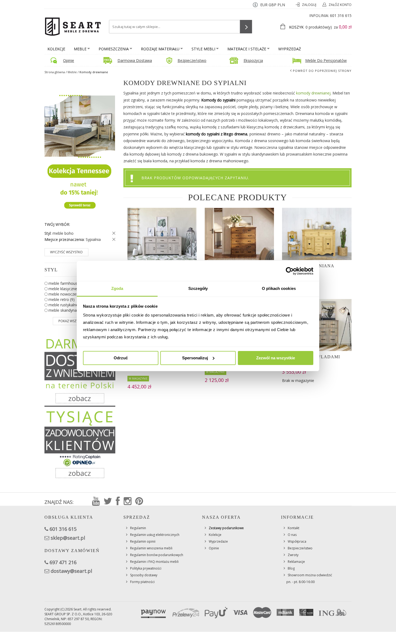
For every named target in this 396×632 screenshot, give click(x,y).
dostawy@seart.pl (71, 571)
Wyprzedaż (289, 48)
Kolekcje (56, 48)
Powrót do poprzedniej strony (322, 71)
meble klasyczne (66, 288)
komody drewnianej (313, 93)
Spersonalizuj (195, 358)
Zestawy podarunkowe (226, 528)
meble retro (61, 299)
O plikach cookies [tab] (279, 288)
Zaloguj (309, 4)
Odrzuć (121, 358)
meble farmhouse (67, 283)
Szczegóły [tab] (198, 288)
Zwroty (293, 555)
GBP (272, 4)
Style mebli (203, 48)
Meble (80, 48)
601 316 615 (341, 15)
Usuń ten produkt (112, 233)
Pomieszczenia (114, 48)
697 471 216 (63, 562)
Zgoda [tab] (117, 288)
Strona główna (54, 72)
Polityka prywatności (145, 568)
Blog (291, 568)
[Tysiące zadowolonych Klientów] (79, 444)
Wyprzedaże (218, 541)
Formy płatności (142, 582)
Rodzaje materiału (160, 48)
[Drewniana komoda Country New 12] (162, 234)
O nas (292, 534)
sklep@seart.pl (68, 538)
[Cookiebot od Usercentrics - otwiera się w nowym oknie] (289, 271)
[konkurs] (79, 149)
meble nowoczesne (68, 294)
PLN (281, 4)
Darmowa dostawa (134, 60)
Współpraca (297, 541)
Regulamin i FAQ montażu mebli (154, 561)
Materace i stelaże (246, 48)
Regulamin (138, 528)
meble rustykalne (67, 304)
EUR (264, 4)
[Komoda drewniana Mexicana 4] (316, 234)
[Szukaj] (246, 26)
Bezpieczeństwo (192, 60)
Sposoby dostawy (143, 575)
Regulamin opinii (142, 541)
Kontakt (293, 528)
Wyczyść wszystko (66, 252)
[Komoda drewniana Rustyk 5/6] (239, 234)
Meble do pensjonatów (326, 60)
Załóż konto (340, 4)
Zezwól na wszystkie (275, 358)
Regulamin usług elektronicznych (154, 534)
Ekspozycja (253, 60)
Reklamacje (296, 561)
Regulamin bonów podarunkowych (156, 555)
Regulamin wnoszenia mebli (151, 548)
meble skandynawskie (71, 310)
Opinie (68, 60)
